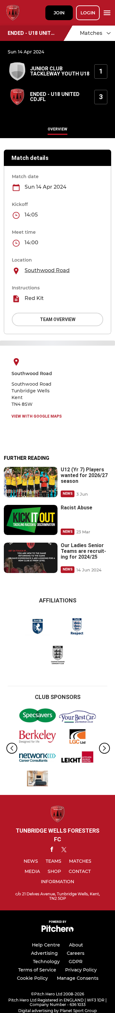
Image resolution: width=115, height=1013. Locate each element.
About (76, 945)
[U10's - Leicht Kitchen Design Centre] (77, 759)
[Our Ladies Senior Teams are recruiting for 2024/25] (30, 558)
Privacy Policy (81, 970)
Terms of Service (37, 970)
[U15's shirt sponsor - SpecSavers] (37, 717)
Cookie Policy (32, 978)
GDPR (75, 961)
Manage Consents (77, 978)
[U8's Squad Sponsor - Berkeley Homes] (37, 738)
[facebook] (52, 850)
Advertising (44, 953)
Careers (75, 953)
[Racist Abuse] (30, 520)
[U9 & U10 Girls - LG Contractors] (77, 738)
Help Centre (46, 945)
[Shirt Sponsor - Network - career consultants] (37, 759)
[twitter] (63, 850)
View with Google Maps (37, 416)
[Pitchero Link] (57, 930)
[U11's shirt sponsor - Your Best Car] (77, 717)
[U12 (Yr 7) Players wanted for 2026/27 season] (30, 482)
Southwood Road (47, 270)
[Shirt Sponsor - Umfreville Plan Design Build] (37, 780)
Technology (46, 961)
